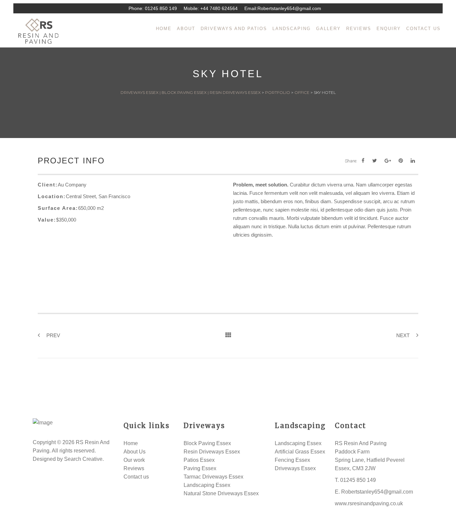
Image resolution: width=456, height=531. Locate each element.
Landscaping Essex (207, 485)
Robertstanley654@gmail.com (289, 8)
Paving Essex (200, 468)
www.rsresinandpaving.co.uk (369, 503)
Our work (134, 460)
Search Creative (83, 459)
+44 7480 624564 (219, 8)
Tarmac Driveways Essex (213, 477)
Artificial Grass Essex (300, 451)
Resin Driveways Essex (212, 451)
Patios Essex (199, 460)
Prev (53, 335)
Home (131, 443)
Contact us (136, 477)
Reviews (134, 468)
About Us (135, 451)
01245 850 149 (161, 8)
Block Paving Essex (207, 443)
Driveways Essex (295, 468)
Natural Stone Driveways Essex (221, 493)
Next (403, 335)
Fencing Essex (292, 460)
